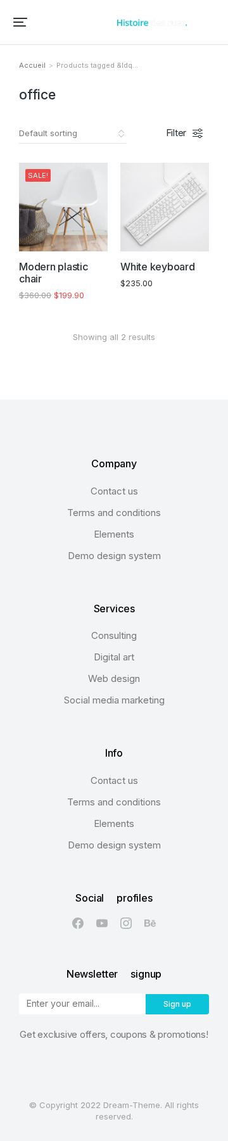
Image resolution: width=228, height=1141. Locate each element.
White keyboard (157, 266)
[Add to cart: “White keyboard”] (193, 235)
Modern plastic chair (53, 272)
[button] (20, 22)
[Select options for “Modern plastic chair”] (91, 235)
